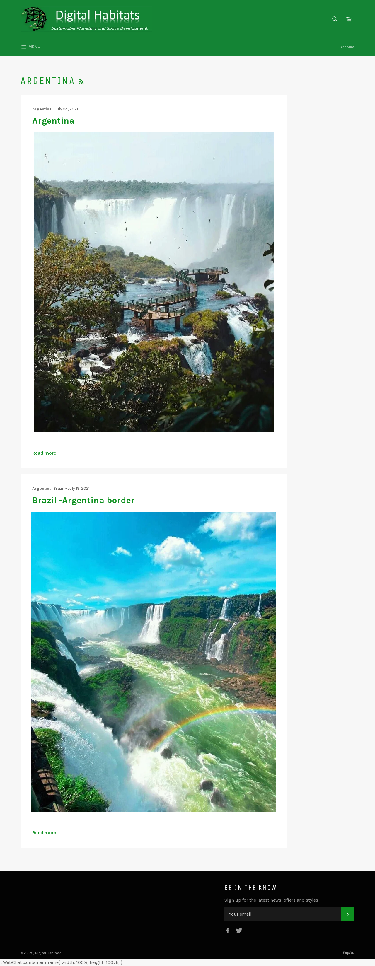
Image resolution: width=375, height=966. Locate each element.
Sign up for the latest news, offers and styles (271, 900)
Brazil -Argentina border (83, 500)
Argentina (53, 120)
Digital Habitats (48, 952)
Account (347, 47)
